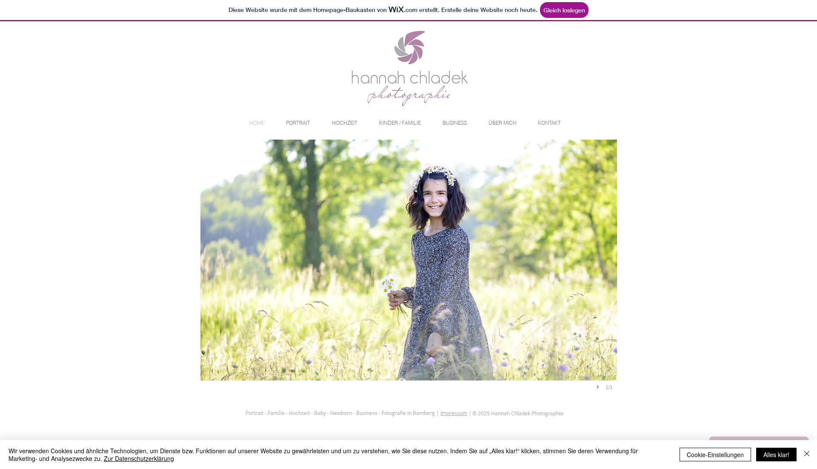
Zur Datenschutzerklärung (139, 458)
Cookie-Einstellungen (715, 454)
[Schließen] (807, 454)
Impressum (453, 412)
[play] (599, 387)
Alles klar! (776, 454)
